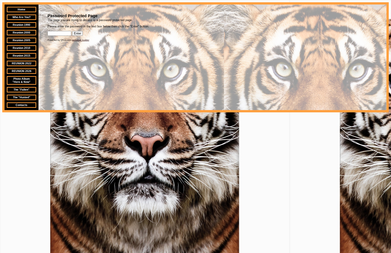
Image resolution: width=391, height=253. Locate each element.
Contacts (21, 105)
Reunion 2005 (21, 40)
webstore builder (80, 40)
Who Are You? (21, 17)
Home (21, 9)
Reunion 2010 (21, 48)
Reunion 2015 (21, 55)
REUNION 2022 (21, 63)
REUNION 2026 (21, 71)
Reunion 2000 (21, 32)
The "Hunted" (21, 97)
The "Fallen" (21, 89)
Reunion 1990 (21, 25)
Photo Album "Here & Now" (21, 80)
